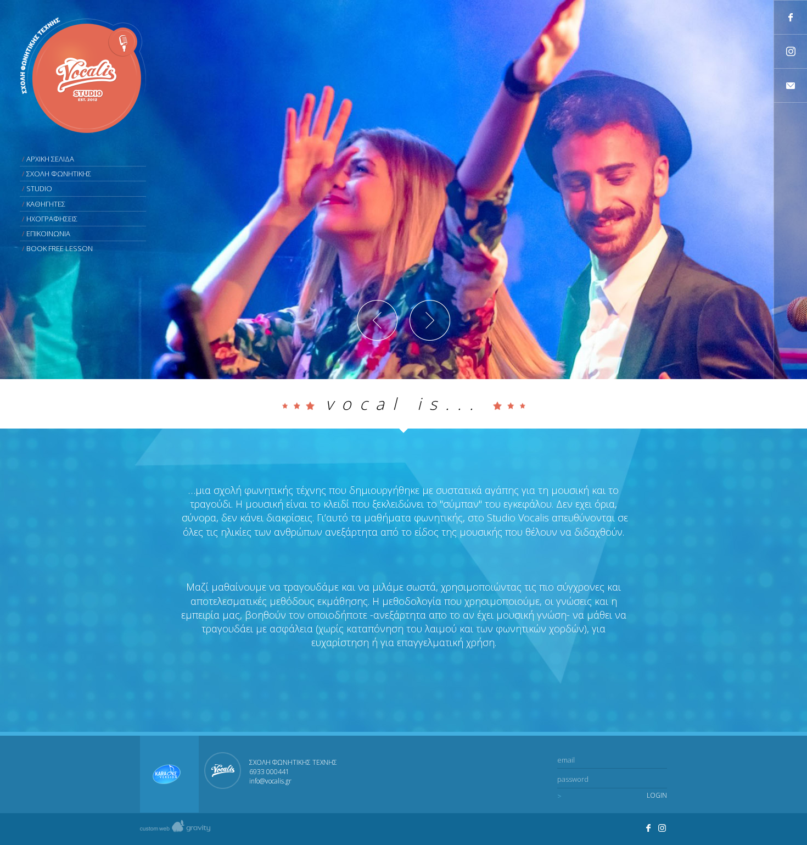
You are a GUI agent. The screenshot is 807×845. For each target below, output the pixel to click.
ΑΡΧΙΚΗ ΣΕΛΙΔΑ (50, 159)
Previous (377, 320)
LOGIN (657, 795)
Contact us (790, 85)
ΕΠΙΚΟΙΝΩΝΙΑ (48, 233)
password (573, 779)
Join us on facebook (790, 17)
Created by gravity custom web (175, 829)
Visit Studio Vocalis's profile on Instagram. (662, 828)
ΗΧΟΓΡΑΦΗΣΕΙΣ (51, 219)
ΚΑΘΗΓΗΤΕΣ (45, 204)
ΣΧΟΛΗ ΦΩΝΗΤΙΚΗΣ (58, 174)
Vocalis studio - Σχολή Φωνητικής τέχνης (83, 75)
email (566, 760)
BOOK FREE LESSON (59, 248)
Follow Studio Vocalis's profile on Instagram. (790, 51)
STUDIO (39, 188)
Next (430, 320)
